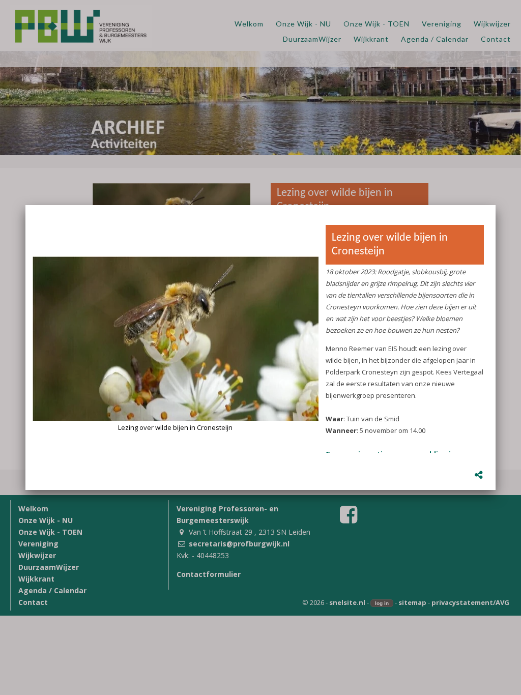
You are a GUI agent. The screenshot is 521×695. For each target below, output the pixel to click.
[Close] (495, 205)
